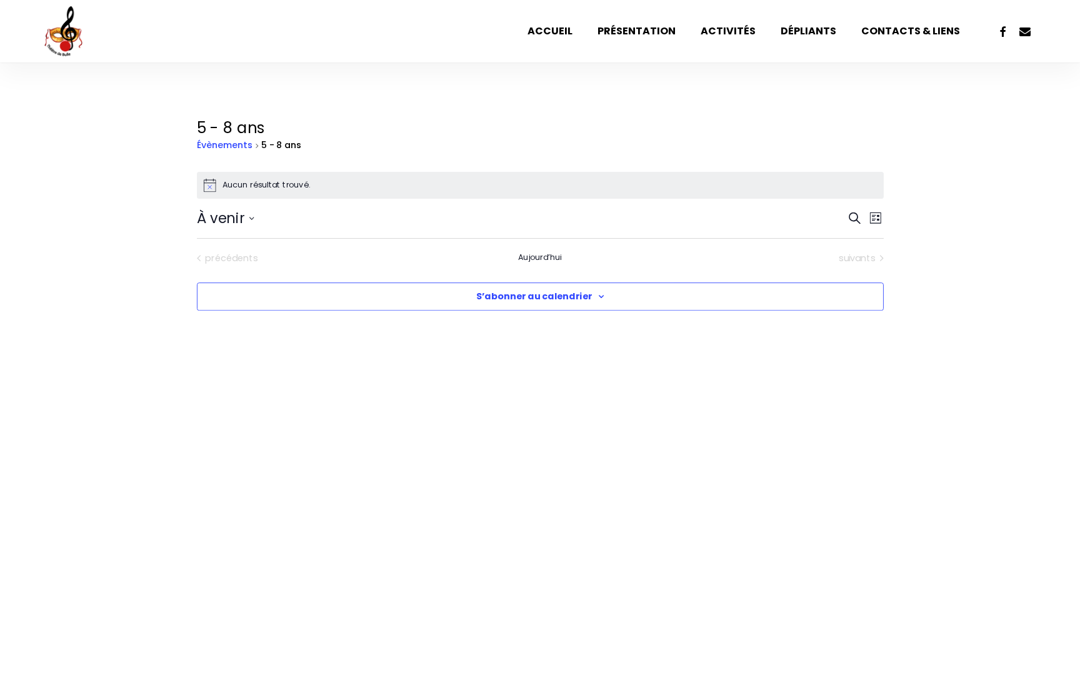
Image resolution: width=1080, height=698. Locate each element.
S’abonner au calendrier (534, 296)
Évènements (224, 145)
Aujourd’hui (539, 257)
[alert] (540, 185)
